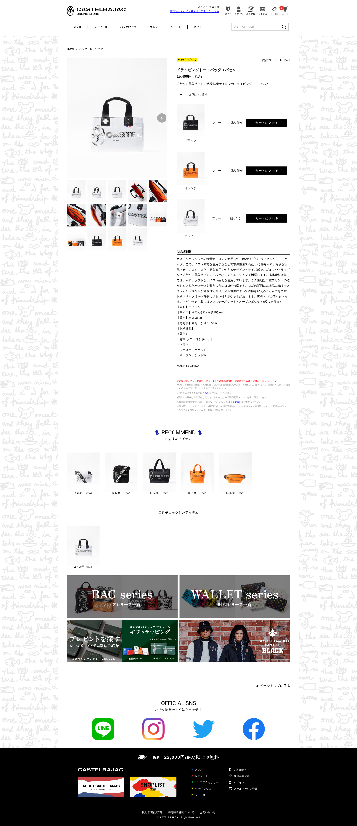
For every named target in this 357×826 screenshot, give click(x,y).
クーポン (274, 14)
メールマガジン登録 (245, 788)
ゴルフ (153, 26)
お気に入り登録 (198, 94)
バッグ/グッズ (128, 26)
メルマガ (262, 14)
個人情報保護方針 (151, 812)
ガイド (228, 14)
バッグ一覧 (86, 48)
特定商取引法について (181, 812)
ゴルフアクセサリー (206, 782)
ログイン (238, 14)
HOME (71, 48)
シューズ (176, 26)
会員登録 (250, 14)
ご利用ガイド (242, 769)
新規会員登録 (242, 776)
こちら (205, 393)
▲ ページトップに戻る (273, 686)
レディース (100, 26)
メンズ (77, 26)
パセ (100, 48)
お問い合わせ (208, 812)
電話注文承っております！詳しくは (194, 11)
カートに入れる (267, 123)
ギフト (198, 26)
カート (285, 10)
